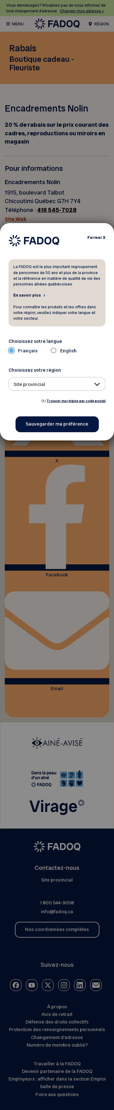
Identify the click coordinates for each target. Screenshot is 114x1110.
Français (28, 351)
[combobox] (57, 384)
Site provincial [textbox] (29, 384)
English (68, 351)
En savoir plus (27, 295)
